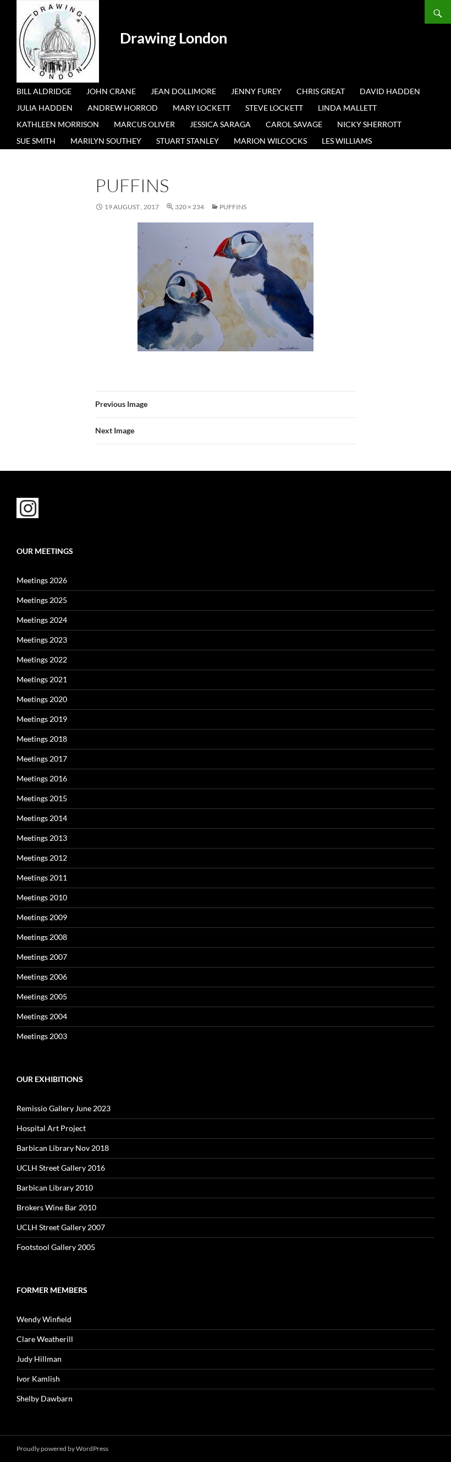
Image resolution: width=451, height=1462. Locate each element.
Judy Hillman (39, 1358)
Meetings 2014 (41, 818)
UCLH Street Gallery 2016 (60, 1167)
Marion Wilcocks (270, 140)
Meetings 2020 (41, 699)
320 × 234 (189, 207)
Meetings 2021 (41, 679)
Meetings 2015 (41, 798)
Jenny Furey (256, 91)
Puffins (232, 207)
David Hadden (390, 91)
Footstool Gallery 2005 (55, 1247)
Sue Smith (36, 140)
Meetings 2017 (41, 758)
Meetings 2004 (41, 1016)
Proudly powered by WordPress (62, 1448)
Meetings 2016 (41, 778)
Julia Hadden (44, 107)
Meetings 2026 (41, 580)
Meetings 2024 (41, 619)
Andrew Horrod (122, 107)
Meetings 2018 (41, 738)
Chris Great (320, 91)
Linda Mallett (347, 107)
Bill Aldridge (44, 91)
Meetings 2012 (41, 857)
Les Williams (347, 140)
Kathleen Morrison (57, 124)
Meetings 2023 (41, 639)
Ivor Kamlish (38, 1378)
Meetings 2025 (41, 600)
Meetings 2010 (41, 897)
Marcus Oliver (144, 124)
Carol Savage (294, 124)
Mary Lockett (201, 107)
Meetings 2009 (41, 917)
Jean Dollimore (183, 91)
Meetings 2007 (41, 956)
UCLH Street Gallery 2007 (60, 1227)
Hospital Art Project (51, 1128)
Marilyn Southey (105, 140)
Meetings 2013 (41, 838)
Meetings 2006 (41, 976)
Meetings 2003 (41, 1036)
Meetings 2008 (41, 937)
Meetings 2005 (41, 996)
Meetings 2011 (41, 877)
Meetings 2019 (41, 719)
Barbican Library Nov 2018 (62, 1148)
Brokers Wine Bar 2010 (56, 1207)
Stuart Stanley (187, 140)
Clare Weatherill (44, 1339)
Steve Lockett (274, 107)
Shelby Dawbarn (44, 1398)
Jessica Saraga (220, 124)
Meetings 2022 (41, 659)
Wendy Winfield (44, 1319)
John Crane (111, 91)
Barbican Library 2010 (54, 1187)
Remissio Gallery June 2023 (63, 1108)
